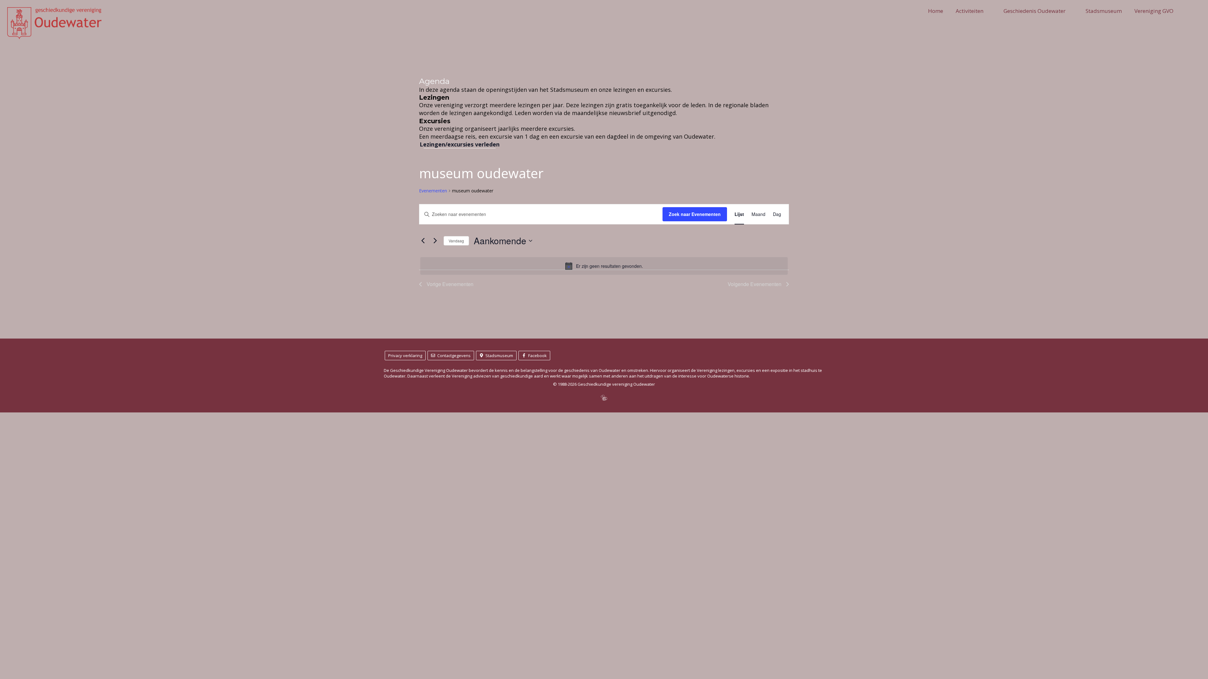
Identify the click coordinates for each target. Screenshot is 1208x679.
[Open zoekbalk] (1196, 11)
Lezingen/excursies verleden (460, 144)
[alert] (604, 266)
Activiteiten (969, 10)
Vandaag (456, 240)
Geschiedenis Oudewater (1034, 10)
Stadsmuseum (1104, 10)
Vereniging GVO (1153, 10)
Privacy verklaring (405, 355)
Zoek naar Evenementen (695, 214)
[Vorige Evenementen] (423, 241)
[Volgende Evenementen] (435, 241)
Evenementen (433, 191)
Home (935, 10)
